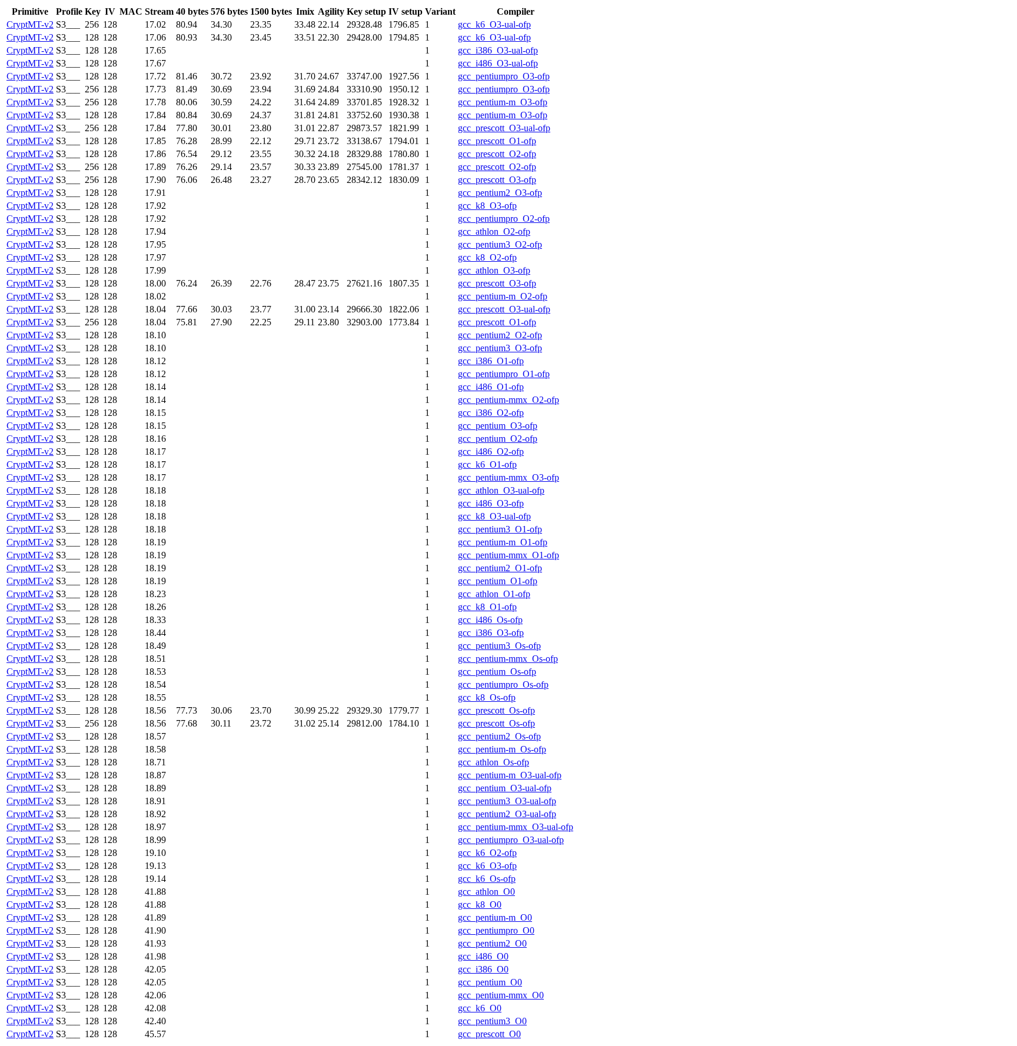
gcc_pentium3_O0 (492, 1021)
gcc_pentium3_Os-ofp (499, 646)
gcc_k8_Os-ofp (487, 697)
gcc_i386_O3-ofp (491, 633)
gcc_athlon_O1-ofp (494, 594)
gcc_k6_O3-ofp (487, 866)
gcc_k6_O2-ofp (487, 853)
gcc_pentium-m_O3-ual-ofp (509, 775)
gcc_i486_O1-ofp (491, 387)
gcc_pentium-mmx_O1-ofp (508, 555)
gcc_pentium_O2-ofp (497, 439)
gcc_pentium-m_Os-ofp (502, 749)
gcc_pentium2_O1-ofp (500, 568)
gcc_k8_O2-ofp (487, 257)
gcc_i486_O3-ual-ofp (498, 63)
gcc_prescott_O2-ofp (497, 154)
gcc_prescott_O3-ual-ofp (504, 128)
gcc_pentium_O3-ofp (497, 426)
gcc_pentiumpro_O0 (496, 930)
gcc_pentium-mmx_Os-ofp (508, 659)
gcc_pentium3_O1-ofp (500, 529)
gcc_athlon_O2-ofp (494, 231)
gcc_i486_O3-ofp (491, 503)
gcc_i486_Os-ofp (490, 620)
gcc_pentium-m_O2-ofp (502, 296)
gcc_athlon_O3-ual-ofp (501, 490)
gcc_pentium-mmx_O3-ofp (508, 477)
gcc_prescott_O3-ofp (497, 180)
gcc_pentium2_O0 (492, 943)
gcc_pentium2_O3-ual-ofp (507, 814)
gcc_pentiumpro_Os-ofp (503, 684)
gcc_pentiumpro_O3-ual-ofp (511, 840)
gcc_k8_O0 (479, 905)
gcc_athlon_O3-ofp (494, 270)
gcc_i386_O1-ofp (491, 361)
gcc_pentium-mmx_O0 (501, 995)
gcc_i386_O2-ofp (491, 413)
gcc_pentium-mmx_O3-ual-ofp (515, 827)
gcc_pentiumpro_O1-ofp (504, 374)
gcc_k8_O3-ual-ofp (494, 516)
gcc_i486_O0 (483, 956)
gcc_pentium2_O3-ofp (500, 193)
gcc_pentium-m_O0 (495, 917)
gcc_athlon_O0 (486, 892)
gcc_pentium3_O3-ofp (500, 348)
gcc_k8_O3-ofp (487, 206)
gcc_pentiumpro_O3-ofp (504, 76)
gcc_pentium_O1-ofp (497, 581)
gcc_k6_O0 (479, 1008)
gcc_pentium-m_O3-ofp (502, 102)
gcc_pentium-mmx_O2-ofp (508, 400)
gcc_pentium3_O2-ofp (500, 244)
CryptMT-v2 (30, 24)
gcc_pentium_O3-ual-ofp (504, 788)
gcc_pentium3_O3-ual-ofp (507, 801)
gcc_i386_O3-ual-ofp (498, 50)
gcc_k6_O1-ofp (487, 464)
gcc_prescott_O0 (489, 1034)
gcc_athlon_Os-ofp (493, 762)
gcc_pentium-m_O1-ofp (502, 542)
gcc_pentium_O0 (490, 982)
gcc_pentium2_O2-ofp (500, 335)
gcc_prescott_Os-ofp (496, 710)
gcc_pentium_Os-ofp (497, 672)
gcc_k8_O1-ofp (487, 607)
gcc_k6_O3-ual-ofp (494, 24)
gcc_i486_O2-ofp (491, 452)
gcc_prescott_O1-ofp (497, 141)
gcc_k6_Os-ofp (487, 879)
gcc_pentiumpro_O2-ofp (504, 219)
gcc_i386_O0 (483, 969)
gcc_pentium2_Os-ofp (499, 736)
